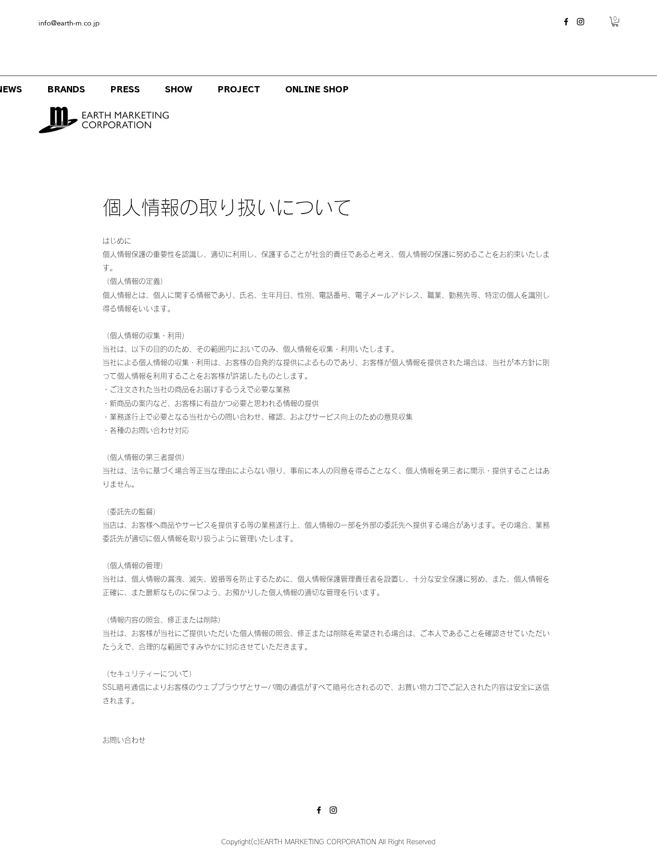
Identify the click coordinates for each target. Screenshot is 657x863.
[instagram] (580, 21)
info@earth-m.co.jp (69, 23)
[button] (615, 21)
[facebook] (566, 21)
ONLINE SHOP (317, 89)
